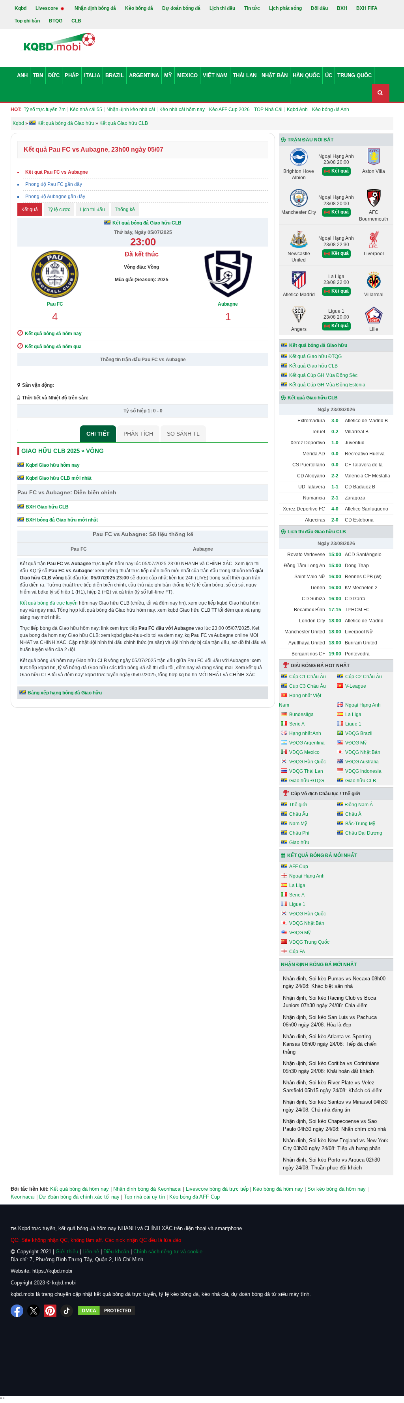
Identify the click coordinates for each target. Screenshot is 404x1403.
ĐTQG (55, 21)
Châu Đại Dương (363, 833)
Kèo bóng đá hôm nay (278, 1189)
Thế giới (298, 804)
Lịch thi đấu (222, 8)
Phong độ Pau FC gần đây (53, 184)
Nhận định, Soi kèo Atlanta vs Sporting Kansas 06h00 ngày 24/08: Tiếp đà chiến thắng (329, 1044)
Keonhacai (23, 1197)
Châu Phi (299, 833)
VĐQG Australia (362, 762)
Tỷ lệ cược (59, 209)
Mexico (187, 75)
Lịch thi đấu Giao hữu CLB (317, 531)
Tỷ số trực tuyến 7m (44, 109)
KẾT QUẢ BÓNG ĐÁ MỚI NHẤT (322, 855)
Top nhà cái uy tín (144, 1197)
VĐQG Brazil (358, 733)
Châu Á (353, 814)
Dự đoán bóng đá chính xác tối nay (79, 1197)
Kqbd (20, 8)
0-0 (335, 454)
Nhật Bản (275, 75)
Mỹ (168, 75)
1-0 (335, 442)
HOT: (16, 109)
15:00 (335, 554)
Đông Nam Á (359, 804)
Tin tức (252, 8)
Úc (328, 75)
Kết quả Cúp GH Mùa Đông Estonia (327, 385)
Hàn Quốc (306, 75)
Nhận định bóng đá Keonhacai (147, 1189)
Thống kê (125, 209)
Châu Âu (298, 814)
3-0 (335, 420)
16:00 (335, 576)
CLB (76, 21)
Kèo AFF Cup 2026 (229, 109)
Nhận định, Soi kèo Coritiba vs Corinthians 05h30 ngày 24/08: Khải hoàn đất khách (331, 1067)
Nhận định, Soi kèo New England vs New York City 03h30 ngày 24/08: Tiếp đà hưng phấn (335, 1144)
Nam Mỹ (298, 823)
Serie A (297, 724)
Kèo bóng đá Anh (330, 109)
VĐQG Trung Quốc (309, 942)
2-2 (335, 476)
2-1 (335, 498)
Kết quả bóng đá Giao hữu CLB (146, 223)
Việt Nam (215, 75)
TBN (38, 75)
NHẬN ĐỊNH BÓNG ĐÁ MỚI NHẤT (319, 964)
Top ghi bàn (27, 21)
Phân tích (138, 434)
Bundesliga (301, 714)
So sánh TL (183, 434)
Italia (92, 75)
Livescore (47, 8)
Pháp (72, 75)
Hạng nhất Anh (305, 733)
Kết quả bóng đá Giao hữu (318, 345)
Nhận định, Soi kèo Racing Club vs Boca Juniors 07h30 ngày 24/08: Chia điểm (329, 1002)
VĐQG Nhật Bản (362, 752)
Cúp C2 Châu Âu (363, 676)
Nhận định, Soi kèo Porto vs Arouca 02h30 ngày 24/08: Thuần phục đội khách (331, 1164)
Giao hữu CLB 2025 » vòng (62, 450)
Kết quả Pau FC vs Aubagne (56, 172)
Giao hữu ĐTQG (306, 780)
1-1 (335, 487)
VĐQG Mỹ (356, 743)
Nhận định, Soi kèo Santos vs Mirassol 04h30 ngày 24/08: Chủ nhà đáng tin (335, 1106)
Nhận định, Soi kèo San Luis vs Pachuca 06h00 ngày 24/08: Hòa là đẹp (330, 1021)
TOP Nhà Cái (268, 109)
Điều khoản (116, 1252)
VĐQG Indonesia (363, 771)
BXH (342, 8)
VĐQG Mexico (304, 752)
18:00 (335, 621)
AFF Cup (298, 866)
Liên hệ (90, 1252)
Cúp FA (297, 951)
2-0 (335, 520)
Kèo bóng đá (139, 8)
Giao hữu (299, 842)
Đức (54, 75)
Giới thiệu (67, 1252)
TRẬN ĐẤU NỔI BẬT (310, 140)
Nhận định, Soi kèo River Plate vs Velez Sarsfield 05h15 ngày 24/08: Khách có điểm (333, 1086)
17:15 (335, 609)
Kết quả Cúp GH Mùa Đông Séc (323, 375)
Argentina (144, 75)
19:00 (335, 654)
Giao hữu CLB (360, 780)
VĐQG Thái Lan (306, 771)
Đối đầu (319, 8)
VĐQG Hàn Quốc (307, 762)
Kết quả (29, 209)
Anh (22, 75)
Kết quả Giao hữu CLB (313, 366)
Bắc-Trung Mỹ (360, 823)
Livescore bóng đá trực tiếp (217, 1189)
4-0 (335, 509)
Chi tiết (98, 434)
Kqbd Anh (297, 109)
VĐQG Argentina (307, 743)
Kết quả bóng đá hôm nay (79, 1189)
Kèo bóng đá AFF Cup (194, 1197)
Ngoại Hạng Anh (363, 705)
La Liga (353, 714)
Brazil (114, 75)
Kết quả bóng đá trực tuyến (49, 603)
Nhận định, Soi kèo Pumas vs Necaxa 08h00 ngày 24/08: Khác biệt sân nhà (334, 982)
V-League (355, 686)
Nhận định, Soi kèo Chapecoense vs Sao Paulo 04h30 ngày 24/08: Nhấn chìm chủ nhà (334, 1125)
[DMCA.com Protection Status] (106, 1311)
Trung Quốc (354, 75)
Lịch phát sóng (285, 8)
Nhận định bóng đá (95, 8)
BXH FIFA (367, 8)
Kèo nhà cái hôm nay (182, 109)
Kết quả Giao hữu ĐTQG (315, 356)
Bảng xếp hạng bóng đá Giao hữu (65, 693)
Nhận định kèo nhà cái (131, 109)
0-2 (335, 431)
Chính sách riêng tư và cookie (167, 1252)
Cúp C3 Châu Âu (307, 686)
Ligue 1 (353, 724)
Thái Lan (244, 75)
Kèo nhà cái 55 (86, 109)
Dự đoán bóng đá (181, 8)
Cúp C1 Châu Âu (307, 676)
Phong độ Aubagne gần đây (55, 196)
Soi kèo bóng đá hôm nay (336, 1189)
